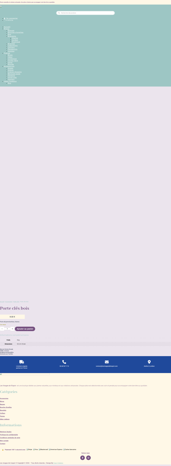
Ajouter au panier (25, 329)
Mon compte (4, 441)
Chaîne (15, 38)
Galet (10, 62)
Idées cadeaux (5, 419)
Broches (11, 44)
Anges (10, 68)
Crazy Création (58, 463)
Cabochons (13, 46)
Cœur (10, 57)
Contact (2, 444)
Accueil (7, 27)
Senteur (11, 79)
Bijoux (7, 29)
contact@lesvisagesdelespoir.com (107, 366)
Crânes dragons (15, 72)
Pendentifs (12, 49)
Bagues (11, 31)
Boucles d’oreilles (15, 32)
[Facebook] (82, 458)
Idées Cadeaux (10, 81)
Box (9, 34)
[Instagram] (88, 458)
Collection (12, 59)
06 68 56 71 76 (64, 366)
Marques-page (14, 74)
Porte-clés (12, 78)
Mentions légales (5, 432)
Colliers (11, 47)
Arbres (11, 70)
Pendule (11, 76)
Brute (10, 55)
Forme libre (13, 61)
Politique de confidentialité (9, 435)
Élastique (16, 42)
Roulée (11, 64)
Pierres (7, 53)
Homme (11, 51)
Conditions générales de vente (10, 438)
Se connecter (12, 18)
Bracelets (12, 36)
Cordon (15, 40)
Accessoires (9, 66)
